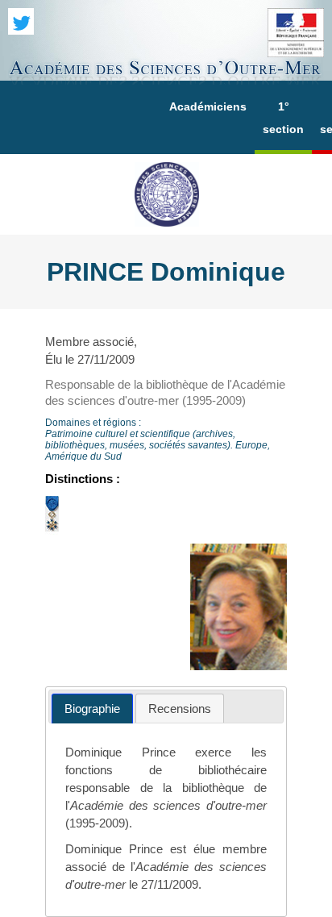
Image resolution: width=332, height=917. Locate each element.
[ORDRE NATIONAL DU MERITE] (52, 532)
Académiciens (208, 106)
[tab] (92, 708)
